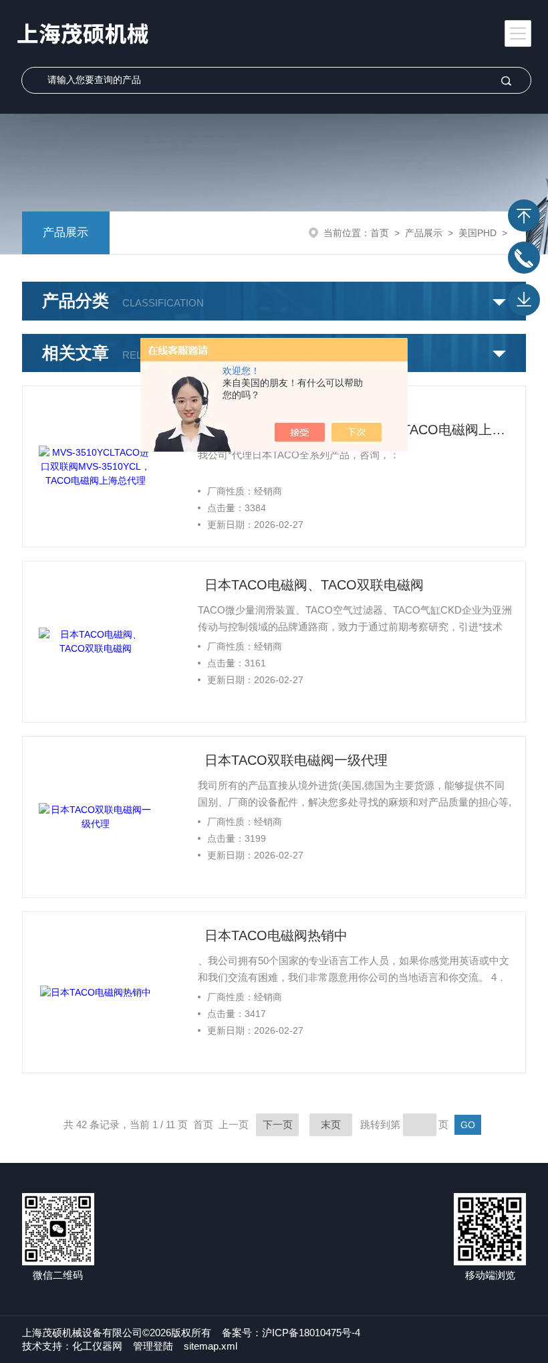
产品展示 (65, 232)
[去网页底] (524, 300)
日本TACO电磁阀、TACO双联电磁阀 (314, 584)
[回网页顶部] (524, 215)
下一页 (278, 1124)
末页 (331, 1124)
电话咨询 (524, 258)
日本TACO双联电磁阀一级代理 (296, 760)
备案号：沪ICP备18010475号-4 (291, 1332)
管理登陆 (153, 1346)
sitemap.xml (210, 1346)
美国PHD (477, 233)
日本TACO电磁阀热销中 (276, 935)
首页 (379, 233)
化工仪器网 (97, 1346)
